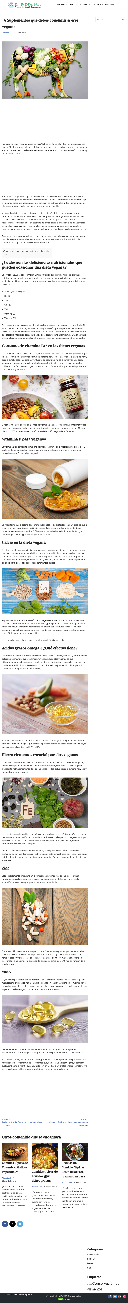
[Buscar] (123, 19)
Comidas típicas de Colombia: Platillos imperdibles (15, 1167)
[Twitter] (12, 1224)
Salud (89, 1268)
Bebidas (91, 1259)
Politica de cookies (80, 5)
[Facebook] (5, 1224)
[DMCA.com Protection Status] (64, 1300)
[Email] (20, 1224)
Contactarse (11, 1294)
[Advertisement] (45, 124)
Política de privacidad (104, 5)
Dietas (90, 1263)
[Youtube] (119, 1296)
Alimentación (7, 32)
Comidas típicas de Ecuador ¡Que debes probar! (45, 1176)
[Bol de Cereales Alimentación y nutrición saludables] (24, 5)
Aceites (89, 1284)
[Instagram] (124, 1296)
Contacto (62, 5)
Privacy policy (25, 1294)
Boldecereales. (75, 1296)
